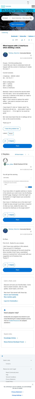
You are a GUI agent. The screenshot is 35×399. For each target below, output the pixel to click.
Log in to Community (10, 301)
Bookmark (14, 36)
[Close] (32, 384)
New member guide (10, 297)
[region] (17, 390)
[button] (5, 141)
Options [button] (30, 36)
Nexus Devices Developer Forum (14, 342)
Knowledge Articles (10, 338)
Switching (5, 32)
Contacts (8, 363)
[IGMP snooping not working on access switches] (25, 154)
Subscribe (23, 36)
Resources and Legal (9, 369)
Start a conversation (17, 24)
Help (7, 374)
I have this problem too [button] (12, 128)
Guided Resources (14, 320)
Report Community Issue (12, 372)
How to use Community (11, 295)
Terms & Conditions (11, 377)
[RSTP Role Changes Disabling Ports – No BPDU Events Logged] (28, 154)
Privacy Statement (17, 392)
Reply (17, 146)
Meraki (11, 133)
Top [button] (2, 356)
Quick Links (6, 360)
